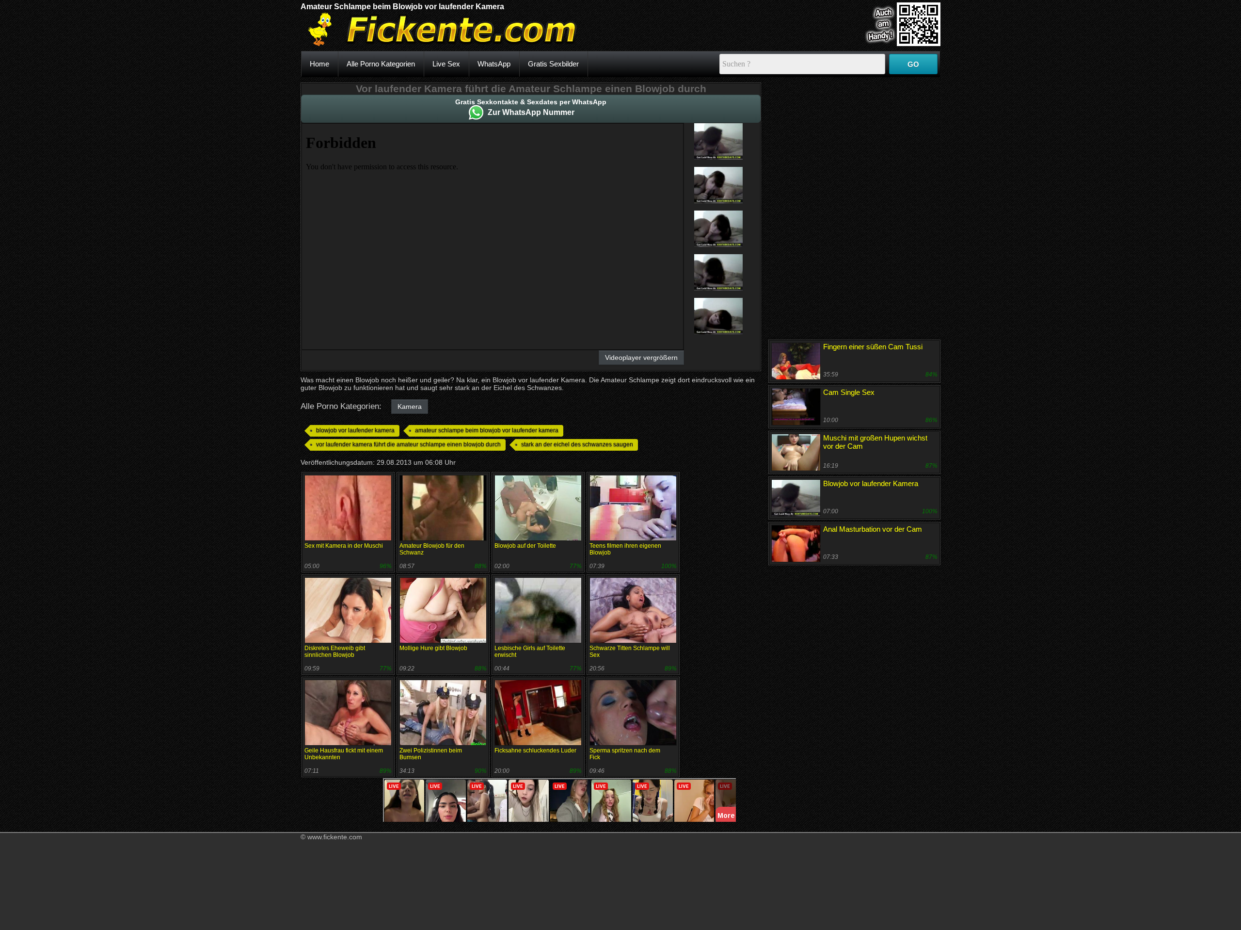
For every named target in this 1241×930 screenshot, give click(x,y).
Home (319, 64)
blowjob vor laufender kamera (355, 430)
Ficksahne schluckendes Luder (535, 750)
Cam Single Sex (849, 392)
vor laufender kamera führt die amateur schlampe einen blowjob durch (408, 444)
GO (913, 64)
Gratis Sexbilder (553, 64)
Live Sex (446, 64)
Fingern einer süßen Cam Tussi (873, 347)
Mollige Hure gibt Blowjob (433, 648)
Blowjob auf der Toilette (525, 545)
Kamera (410, 406)
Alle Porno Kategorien (381, 64)
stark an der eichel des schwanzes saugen (577, 444)
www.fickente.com (334, 837)
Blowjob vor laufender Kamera (870, 483)
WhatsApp (493, 64)
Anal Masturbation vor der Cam (872, 529)
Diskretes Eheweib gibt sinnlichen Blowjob (334, 651)
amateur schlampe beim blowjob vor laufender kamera (486, 430)
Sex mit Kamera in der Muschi (343, 545)
